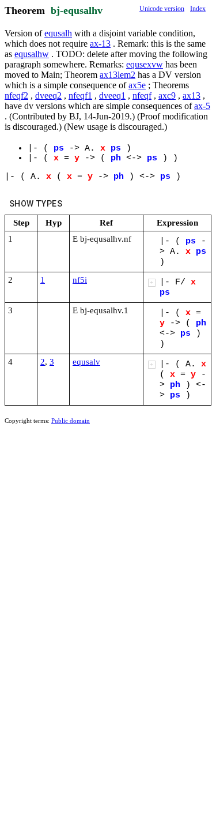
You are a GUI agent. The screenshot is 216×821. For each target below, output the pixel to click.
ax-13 (100, 43)
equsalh (58, 33)
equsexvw (144, 64)
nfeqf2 (16, 95)
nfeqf (141, 95)
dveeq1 (112, 95)
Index (198, 9)
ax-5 (202, 106)
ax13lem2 (117, 75)
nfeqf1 (80, 95)
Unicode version (161, 9)
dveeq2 (48, 95)
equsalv (86, 361)
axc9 (167, 95)
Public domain (70, 420)
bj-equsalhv (77, 10)
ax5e (137, 85)
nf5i (80, 279)
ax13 (191, 95)
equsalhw (31, 54)
